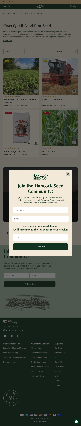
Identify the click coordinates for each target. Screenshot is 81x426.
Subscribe (40, 246)
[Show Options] (66, 238)
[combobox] (39, 238)
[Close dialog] (68, 174)
